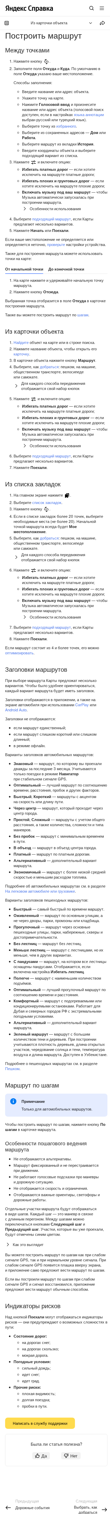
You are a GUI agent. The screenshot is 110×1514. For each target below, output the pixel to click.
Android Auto (16, 709)
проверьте (56, 244)
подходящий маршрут (51, 218)
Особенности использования (55, 208)
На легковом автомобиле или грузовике (40, 891)
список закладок (46, 502)
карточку (21, 353)
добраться (49, 366)
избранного (66, 126)
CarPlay (82, 704)
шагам (82, 314)
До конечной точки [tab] (66, 269)
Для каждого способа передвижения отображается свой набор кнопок (53, 385)
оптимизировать (19, 652)
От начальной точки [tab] (24, 269)
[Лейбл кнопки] (101, 8)
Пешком (12, 1068)
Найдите (21, 342)
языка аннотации (89, 114)
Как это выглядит (28, 1244)
